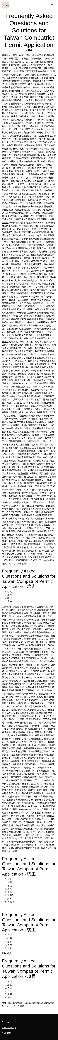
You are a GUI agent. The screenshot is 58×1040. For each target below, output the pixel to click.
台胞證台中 (46, 690)
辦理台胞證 (14, 538)
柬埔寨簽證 (7, 316)
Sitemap (6, 1022)
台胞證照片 (18, 71)
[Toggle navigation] (52, 5)
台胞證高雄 (21, 745)
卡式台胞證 (18, 1006)
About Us (6, 1033)
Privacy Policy (9, 1027)
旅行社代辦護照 (42, 409)
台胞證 (10, 145)
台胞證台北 (21, 451)
